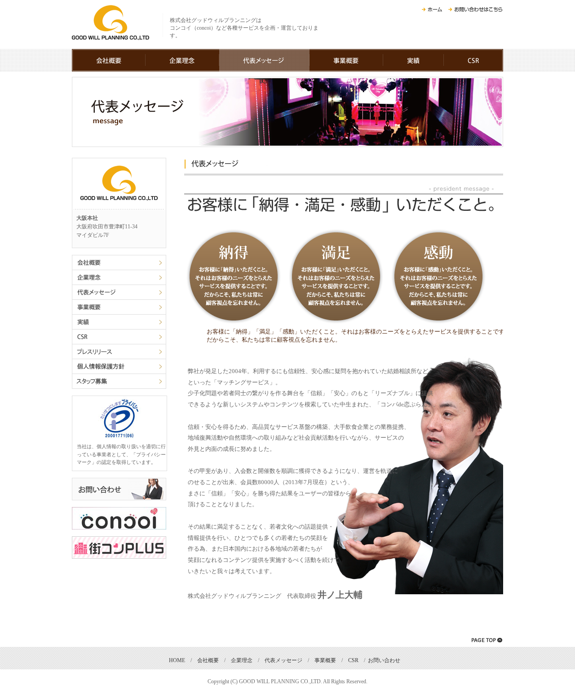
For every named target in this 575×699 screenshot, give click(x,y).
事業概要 (325, 660)
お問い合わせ (384, 660)
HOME (177, 660)
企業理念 (241, 660)
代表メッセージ (283, 660)
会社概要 (208, 660)
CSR (353, 660)
